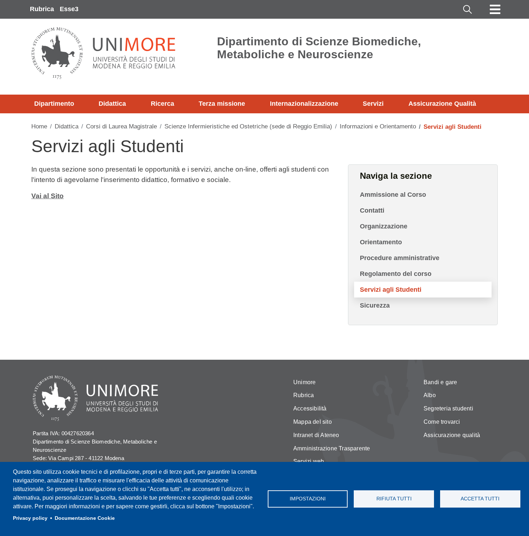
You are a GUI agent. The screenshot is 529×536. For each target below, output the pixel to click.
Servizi (373, 103)
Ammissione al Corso (393, 194)
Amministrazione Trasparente (331, 448)
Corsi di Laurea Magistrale (121, 126)
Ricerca (162, 103)
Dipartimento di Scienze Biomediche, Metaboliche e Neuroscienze (319, 48)
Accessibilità (310, 408)
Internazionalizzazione (304, 103)
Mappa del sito (312, 422)
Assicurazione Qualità (442, 103)
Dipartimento (54, 103)
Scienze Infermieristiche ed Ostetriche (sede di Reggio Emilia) (248, 126)
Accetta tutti (480, 498)
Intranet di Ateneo (316, 435)
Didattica (112, 103)
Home (39, 126)
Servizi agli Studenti (390, 289)
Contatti (372, 210)
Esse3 (69, 9)
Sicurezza (375, 305)
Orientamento (381, 242)
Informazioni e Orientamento (378, 126)
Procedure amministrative (399, 258)
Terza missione (222, 103)
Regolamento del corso (395, 273)
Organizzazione (383, 226)
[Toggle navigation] (495, 9)
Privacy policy (30, 518)
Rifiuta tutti (394, 498)
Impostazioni (308, 498)
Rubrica (42, 9)
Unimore (304, 382)
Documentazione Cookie (85, 518)
